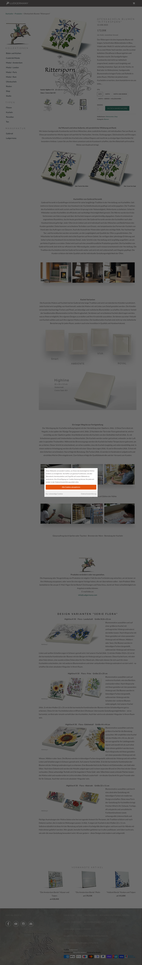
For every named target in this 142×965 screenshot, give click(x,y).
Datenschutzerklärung (88, 494)
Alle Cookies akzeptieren (71, 487)
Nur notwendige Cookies (54, 494)
